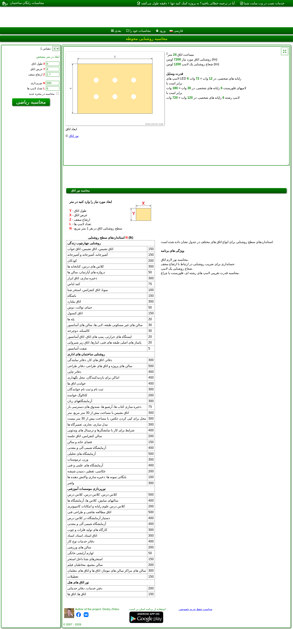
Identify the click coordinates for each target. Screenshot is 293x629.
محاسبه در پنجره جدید (42, 93)
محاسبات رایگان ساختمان (27, 3)
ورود (162, 30)
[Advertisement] (121, 17)
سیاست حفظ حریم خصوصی (195, 609)
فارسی (178, 30)
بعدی (118, 30)
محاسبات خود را (140, 30)
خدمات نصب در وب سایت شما (264, 3)
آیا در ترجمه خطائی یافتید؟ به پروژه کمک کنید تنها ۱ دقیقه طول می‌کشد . (188, 3)
